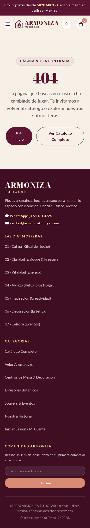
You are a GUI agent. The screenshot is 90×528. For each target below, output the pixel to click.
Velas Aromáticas (19, 364)
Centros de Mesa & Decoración (30, 377)
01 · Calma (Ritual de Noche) (27, 246)
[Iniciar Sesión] (66, 24)
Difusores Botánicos (21, 390)
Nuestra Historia (18, 416)
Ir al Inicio (19, 136)
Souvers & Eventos (20, 403)
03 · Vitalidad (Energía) (23, 272)
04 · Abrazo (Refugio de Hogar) (29, 285)
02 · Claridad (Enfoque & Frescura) (32, 259)
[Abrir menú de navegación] (8, 24)
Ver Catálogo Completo (60, 136)
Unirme (45, 483)
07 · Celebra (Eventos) (22, 324)
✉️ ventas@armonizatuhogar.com (32, 223)
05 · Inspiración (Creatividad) (28, 298)
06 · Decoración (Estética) (25, 311)
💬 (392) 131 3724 (28, 216)
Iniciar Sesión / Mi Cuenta (25, 429)
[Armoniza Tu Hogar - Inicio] (36, 24)
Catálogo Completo (21, 351)
